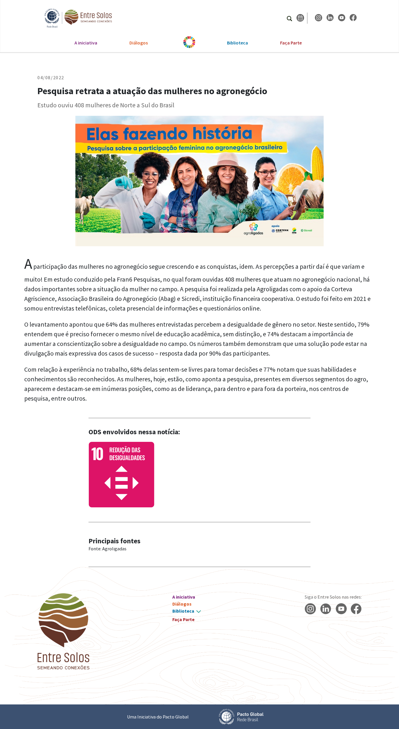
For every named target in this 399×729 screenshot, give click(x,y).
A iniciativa (85, 43)
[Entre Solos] (75, 18)
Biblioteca (237, 43)
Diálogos (138, 43)
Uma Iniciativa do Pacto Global (158, 717)
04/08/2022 (50, 77)
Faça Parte (291, 43)
